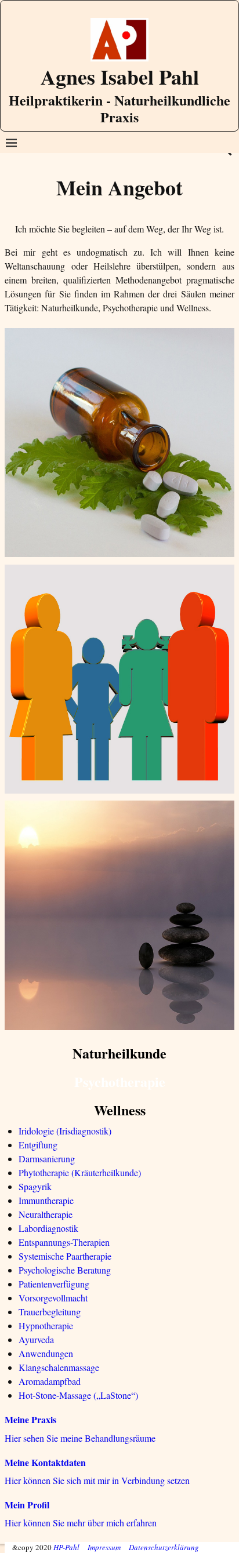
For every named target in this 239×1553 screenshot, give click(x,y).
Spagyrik (35, 1186)
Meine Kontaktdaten (45, 1462)
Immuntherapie (46, 1200)
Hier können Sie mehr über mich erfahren (81, 1522)
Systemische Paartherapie (65, 1256)
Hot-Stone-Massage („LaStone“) (78, 1395)
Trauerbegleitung (50, 1311)
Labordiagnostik (48, 1228)
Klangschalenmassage (59, 1367)
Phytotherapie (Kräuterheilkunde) (80, 1172)
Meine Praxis (30, 1419)
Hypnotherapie (46, 1325)
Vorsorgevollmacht (53, 1298)
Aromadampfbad (50, 1381)
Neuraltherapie (46, 1214)
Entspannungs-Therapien (64, 1242)
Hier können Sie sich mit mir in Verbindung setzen (97, 1480)
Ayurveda (36, 1339)
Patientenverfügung (54, 1284)
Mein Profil (27, 1504)
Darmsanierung (47, 1158)
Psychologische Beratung (65, 1270)
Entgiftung (38, 1145)
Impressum (104, 1547)
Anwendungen (46, 1353)
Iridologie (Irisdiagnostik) (65, 1131)
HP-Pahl (66, 1547)
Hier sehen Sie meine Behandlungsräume (80, 1438)
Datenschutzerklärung (164, 1547)
